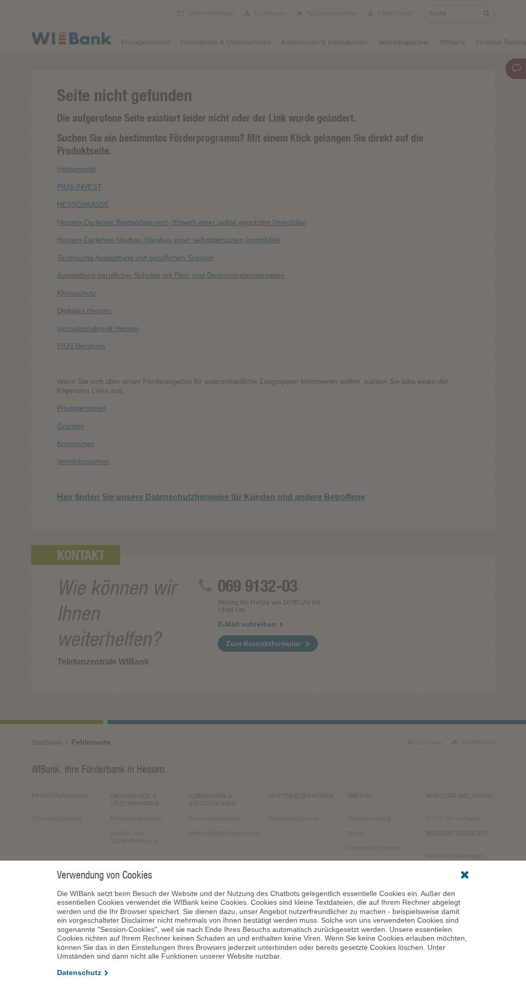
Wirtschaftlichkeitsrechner (223, 833)
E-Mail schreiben (247, 624)
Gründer (70, 426)
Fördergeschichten (373, 848)
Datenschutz (79, 972)
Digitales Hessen (84, 310)
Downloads (269, 13)
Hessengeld (76, 169)
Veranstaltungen (210, 13)
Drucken (428, 742)
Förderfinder (394, 13)
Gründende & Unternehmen (226, 42)
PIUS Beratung (81, 346)
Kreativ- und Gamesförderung (134, 837)
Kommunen (76, 443)
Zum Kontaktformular (263, 643)
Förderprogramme (331, 13)
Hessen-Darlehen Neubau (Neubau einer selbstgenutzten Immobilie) (168, 240)
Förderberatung (369, 818)
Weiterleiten (477, 742)
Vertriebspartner (404, 42)
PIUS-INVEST (79, 187)
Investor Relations (460, 796)
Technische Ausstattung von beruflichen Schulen (135, 258)
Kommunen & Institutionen (324, 42)
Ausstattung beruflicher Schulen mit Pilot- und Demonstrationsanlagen (171, 275)
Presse (357, 833)
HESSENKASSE (83, 204)
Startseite (46, 742)
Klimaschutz (76, 293)
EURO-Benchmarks (453, 818)
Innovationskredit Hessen (98, 328)
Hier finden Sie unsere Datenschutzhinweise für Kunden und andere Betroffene (211, 497)
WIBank (452, 42)
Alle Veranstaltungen (455, 856)
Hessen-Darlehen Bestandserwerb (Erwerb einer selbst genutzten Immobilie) (182, 222)
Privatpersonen (146, 42)
